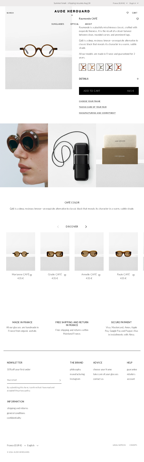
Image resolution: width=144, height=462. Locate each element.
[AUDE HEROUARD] (72, 13)
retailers (131, 374)
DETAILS (83, 78)
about (88, 24)
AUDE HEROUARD (21, 452)
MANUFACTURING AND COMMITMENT (97, 113)
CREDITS (133, 445)
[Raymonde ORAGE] (100, 67)
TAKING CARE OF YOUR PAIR (93, 107)
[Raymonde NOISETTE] (91, 67)
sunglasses (57, 24)
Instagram (75, 378)
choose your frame (102, 369)
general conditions (16, 413)
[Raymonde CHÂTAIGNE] (82, 67)
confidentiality (14, 417)
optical (74, 24)
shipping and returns (17, 408)
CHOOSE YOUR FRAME (89, 101)
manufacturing (77, 374)
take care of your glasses (106, 374)
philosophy (75, 369)
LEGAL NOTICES (119, 445)
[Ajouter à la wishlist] (30, 275)
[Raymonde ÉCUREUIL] (117, 67)
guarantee (132, 369)
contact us (98, 378)
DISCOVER (72, 226)
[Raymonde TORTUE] (108, 67)
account (131, 378)
